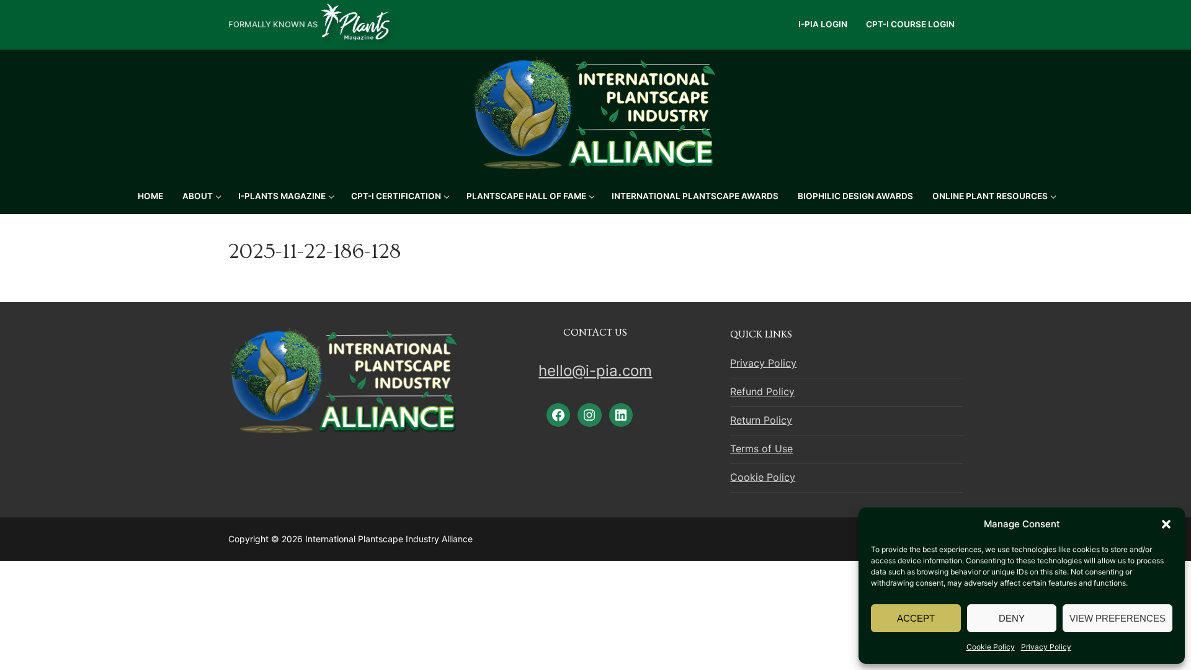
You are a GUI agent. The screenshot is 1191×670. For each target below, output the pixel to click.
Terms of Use (761, 448)
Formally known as (273, 24)
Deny (1012, 618)
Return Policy (761, 420)
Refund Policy (762, 391)
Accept (916, 618)
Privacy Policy (1046, 646)
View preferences (1117, 618)
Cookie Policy (990, 646)
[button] (1166, 524)
